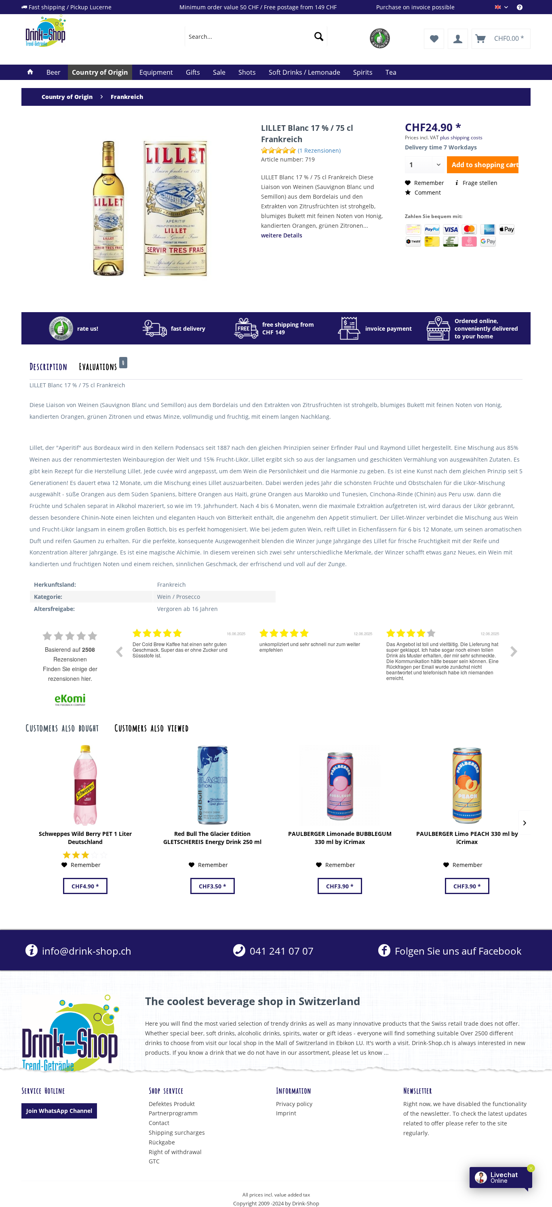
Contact (159, 1123)
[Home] (30, 72)
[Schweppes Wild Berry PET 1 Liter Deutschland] (85, 785)
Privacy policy (294, 1104)
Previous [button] (118, 651)
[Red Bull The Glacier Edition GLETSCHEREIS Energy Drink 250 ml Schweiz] (212, 785)
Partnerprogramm (173, 1113)
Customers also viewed (151, 727)
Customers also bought (62, 727)
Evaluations (101, 366)
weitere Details (281, 235)
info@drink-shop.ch (85, 950)
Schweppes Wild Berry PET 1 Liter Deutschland (85, 838)
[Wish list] (434, 39)
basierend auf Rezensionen (70, 654)
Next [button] (514, 651)
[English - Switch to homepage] (86, 31)
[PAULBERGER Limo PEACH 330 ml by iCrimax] (467, 785)
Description (48, 366)
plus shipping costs (461, 137)
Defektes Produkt (172, 1104)
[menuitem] (524, 7)
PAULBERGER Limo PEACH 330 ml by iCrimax (467, 838)
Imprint (286, 1113)
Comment (427, 192)
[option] (189, 657)
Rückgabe (162, 1142)
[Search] (318, 36)
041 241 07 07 (280, 950)
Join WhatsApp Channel (59, 1111)
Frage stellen (479, 183)
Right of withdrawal (175, 1152)
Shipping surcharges (177, 1132)
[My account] (458, 39)
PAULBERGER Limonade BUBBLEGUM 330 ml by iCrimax (340, 838)
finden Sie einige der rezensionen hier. (70, 673)
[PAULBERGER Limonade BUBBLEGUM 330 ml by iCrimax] (339, 785)
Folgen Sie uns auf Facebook (456, 950)
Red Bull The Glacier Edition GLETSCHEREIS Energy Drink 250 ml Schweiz (212, 838)
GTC (154, 1161)
